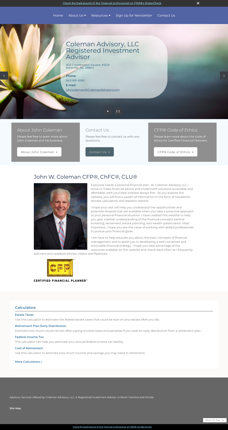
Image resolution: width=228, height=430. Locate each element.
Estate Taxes (24, 314)
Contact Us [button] (98, 152)
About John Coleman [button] (37, 152)
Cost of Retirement (29, 348)
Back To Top (213, 420)
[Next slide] (224, 76)
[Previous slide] (4, 76)
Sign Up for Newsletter (134, 15)
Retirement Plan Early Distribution (40, 326)
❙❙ (118, 111)
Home (58, 15)
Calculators (25, 307)
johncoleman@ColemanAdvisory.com (93, 89)
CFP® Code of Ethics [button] (174, 152)
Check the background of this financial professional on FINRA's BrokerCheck (112, 3)
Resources (99, 15)
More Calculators (28, 361)
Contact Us (166, 15)
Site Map (15, 408)
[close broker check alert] (198, 3)
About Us (75, 15)
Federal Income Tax (29, 337)
